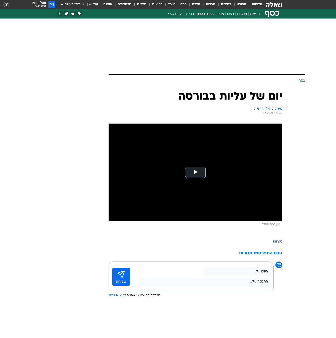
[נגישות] (6, 5)
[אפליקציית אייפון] (73, 13)
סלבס (196, 4)
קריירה (189, 14)
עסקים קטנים (206, 14)
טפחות (277, 241)
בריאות (157, 4)
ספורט (241, 4)
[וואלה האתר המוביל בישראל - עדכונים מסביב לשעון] (274, 4)
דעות (230, 14)
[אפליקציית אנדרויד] (79, 13)
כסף (183, 4)
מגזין (221, 14)
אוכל (171, 4)
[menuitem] (254, 4)
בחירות (226, 4)
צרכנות (242, 14)
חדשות (257, 4)
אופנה (107, 4)
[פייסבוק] (60, 13)
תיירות (142, 4)
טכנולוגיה (124, 4)
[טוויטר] (66, 13)
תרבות (210, 4)
